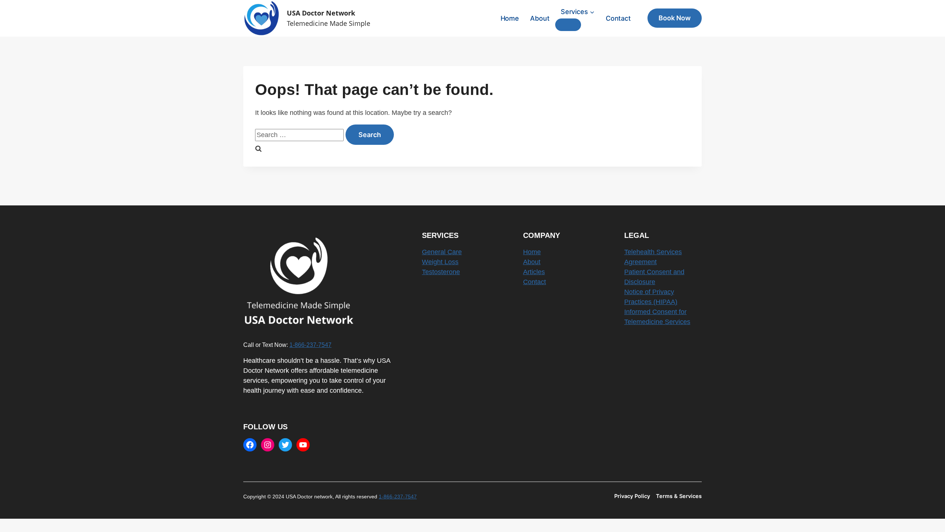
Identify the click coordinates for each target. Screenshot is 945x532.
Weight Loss (440, 262)
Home (510, 18)
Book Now (675, 18)
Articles (534, 272)
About (539, 18)
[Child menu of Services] (568, 24)
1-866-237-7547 (310, 344)
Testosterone (441, 272)
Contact (618, 18)
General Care (442, 252)
